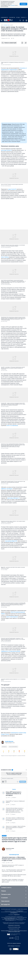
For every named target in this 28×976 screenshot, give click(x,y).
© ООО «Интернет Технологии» (14, 945)
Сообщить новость (6, 887)
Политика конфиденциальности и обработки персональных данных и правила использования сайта (14, 931)
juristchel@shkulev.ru (14, 912)
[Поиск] (20, 20)
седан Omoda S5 (12, 189)
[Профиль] (26, 20)
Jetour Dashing (5, 257)
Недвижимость (4, 17)
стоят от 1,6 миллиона (12, 425)
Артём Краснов (9, 741)
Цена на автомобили (13, 746)
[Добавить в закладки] (22, 42)
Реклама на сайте (6, 894)
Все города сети (5, 904)
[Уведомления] (23, 20)
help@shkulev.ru (17, 914)
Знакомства (12, 17)
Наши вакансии (5, 901)
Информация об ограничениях (14, 925)
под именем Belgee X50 (11, 541)
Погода (18, 17)
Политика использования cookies (14, 927)
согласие (13, 5)
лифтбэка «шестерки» (6, 488)
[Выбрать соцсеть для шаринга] (25, 42)
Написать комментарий (10, 42)
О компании (4, 897)
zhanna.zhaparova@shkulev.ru (9, 918)
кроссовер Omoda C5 (6, 150)
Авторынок (4, 746)
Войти (6, 782)
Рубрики (3, 891)
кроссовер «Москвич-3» (13, 498)
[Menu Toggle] (1, 20)
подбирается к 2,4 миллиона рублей (10, 651)
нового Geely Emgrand (12, 616)
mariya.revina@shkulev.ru (9, 920)
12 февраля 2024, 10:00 (5, 38)
